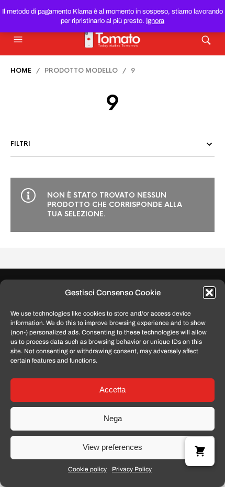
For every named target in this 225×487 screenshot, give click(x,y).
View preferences (112, 447)
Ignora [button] (155, 21)
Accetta (112, 389)
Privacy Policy (132, 469)
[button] (209, 292)
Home (20, 70)
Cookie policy (87, 469)
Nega (113, 418)
